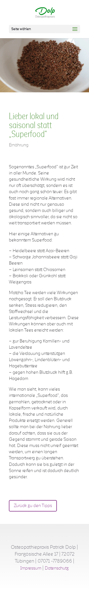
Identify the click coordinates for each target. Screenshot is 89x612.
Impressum (30, 568)
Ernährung (18, 145)
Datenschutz (57, 568)
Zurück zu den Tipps (33, 506)
